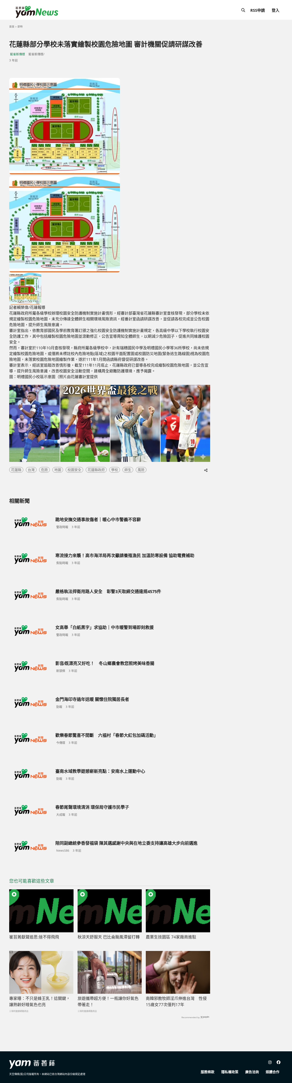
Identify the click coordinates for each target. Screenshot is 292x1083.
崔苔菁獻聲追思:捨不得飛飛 (34, 937)
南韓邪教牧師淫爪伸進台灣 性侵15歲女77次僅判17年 (176, 1001)
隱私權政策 (229, 1072)
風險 (141, 469)
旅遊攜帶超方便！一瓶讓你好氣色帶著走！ (108, 1001)
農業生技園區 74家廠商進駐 (171, 937)
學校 (114, 469)
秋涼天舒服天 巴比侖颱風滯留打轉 (109, 937)
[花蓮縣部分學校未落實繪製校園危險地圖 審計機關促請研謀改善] (64, 126)
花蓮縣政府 (96, 469)
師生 (127, 469)
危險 (44, 469)
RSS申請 (257, 10)
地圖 (57, 469)
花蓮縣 (16, 469)
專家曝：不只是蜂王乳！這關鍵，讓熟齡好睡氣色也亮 (39, 1001)
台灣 (31, 469)
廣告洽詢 (252, 1072)
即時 (20, 26)
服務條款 (207, 1072)
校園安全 (74, 469)
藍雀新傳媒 (17, 54)
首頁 (11, 26)
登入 (275, 10)
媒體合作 (272, 1072)
